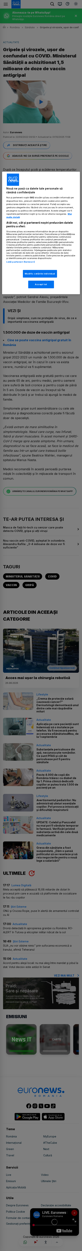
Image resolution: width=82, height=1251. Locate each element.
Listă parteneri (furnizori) (20, 262)
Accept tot (41, 284)
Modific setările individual (40, 273)
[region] (41, 233)
